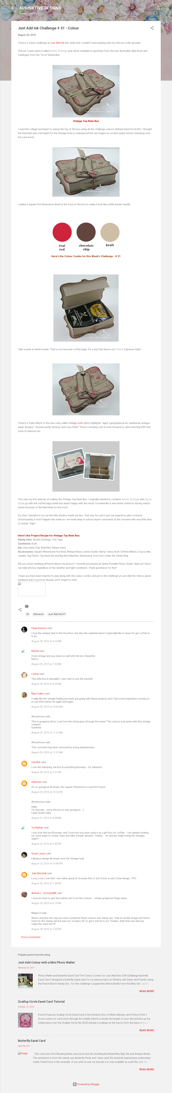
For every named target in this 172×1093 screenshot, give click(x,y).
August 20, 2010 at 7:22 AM (46, 664)
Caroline (35, 762)
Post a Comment (30, 937)
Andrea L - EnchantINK (43, 893)
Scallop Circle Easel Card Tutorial (41, 1001)
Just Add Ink (57, 42)
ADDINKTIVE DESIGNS (40, 8)
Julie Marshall (38, 873)
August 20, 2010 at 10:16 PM (46, 792)
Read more (146, 991)
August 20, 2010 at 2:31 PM (46, 772)
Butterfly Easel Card (32, 1040)
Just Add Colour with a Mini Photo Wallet (46, 962)
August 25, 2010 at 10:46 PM (46, 863)
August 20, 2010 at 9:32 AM (46, 683)
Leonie (35, 673)
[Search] (159, 9)
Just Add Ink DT (57, 614)
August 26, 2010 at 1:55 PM (46, 883)
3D (27, 614)
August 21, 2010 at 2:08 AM (46, 817)
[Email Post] (27, 607)
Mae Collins (37, 693)
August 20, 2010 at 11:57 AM (47, 732)
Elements (38, 614)
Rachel (35, 650)
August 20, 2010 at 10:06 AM (47, 706)
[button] (152, 28)
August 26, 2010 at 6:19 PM (46, 903)
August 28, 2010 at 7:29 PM (46, 929)
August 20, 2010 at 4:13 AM (46, 641)
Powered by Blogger (88, 1084)
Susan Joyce (38, 853)
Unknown (36, 781)
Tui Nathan (37, 827)
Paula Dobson (39, 628)
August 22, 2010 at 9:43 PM (46, 843)
